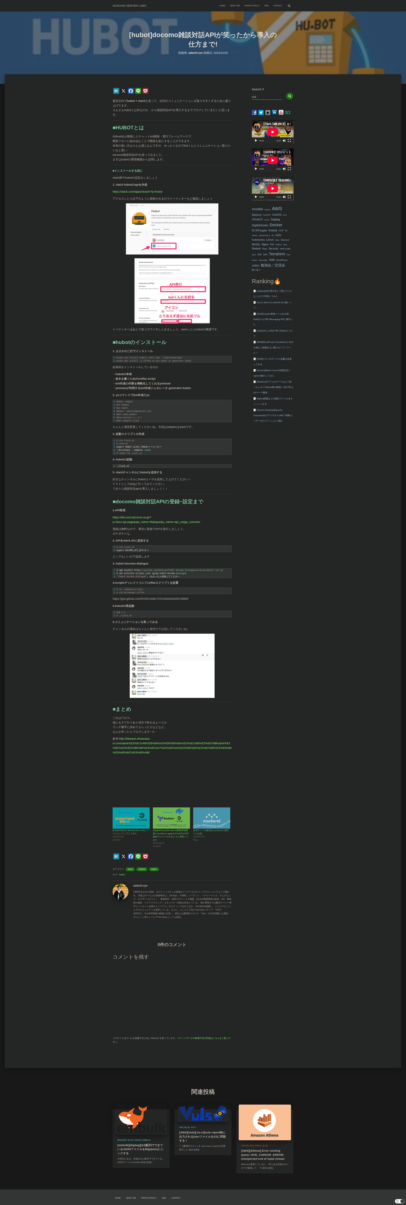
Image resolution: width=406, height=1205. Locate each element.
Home (222, 6)
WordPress (281, 260)
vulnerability (263, 260)
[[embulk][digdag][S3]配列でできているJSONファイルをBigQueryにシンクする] (141, 1119)
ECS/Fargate (259, 230)
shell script (285, 249)
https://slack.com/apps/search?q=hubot (137, 191)
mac (277, 240)
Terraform (277, 254)
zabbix (255, 265)
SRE (259, 254)
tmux (288, 255)
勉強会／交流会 (273, 265)
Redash (256, 248)
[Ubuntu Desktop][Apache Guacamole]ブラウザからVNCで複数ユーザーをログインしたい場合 (272, 415)
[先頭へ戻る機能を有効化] (400, 1199)
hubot (154, 869)
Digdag (275, 219)
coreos (266, 220)
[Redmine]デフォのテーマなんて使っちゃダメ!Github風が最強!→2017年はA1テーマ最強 (273, 387)
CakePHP (267, 215)
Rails (285, 245)
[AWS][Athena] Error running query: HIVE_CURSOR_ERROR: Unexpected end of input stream (263, 1154)
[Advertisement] (172, 779)
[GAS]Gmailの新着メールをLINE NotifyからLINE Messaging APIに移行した (273, 319)
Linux (270, 239)
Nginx (265, 244)
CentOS (142, 869)
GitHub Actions (264, 235)
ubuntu (254, 260)
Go (273, 235)
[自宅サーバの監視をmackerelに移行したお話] (211, 818)
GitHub (254, 235)
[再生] (256, 140)
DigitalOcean (260, 225)
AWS (277, 208)
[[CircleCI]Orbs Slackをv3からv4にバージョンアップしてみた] (131, 818)
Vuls (272, 259)
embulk (147, 1140)
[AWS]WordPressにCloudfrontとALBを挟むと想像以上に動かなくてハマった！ (273, 347)
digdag (138, 1140)
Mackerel (285, 240)
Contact (277, 6)
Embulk (272, 230)
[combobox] (267, 97)
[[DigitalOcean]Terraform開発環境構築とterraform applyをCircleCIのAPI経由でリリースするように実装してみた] (171, 818)
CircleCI (257, 219)
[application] (273, 132)
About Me (235, 6)
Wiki (266, 6)
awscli (258, 1146)
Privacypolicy (252, 6)
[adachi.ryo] (120, 891)
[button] (399, 1201)
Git (286, 231)
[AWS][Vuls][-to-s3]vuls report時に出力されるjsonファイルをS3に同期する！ (202, 1136)
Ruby (264, 249)
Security (273, 248)
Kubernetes (258, 239)
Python (279, 245)
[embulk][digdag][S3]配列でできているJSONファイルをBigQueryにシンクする (140, 1149)
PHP (272, 244)
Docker (276, 225)
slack (254, 255)
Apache (267, 210)
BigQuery (257, 215)
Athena (245, 1146)
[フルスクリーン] (289, 140)
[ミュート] (284, 140)
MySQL (256, 244)
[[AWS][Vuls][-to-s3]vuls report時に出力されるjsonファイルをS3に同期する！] (203, 1113)
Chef (285, 215)
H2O (278, 235)
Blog (130, 869)
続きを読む (146, 1162)
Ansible (257, 209)
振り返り (256, 270)
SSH (265, 254)
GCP (281, 230)
